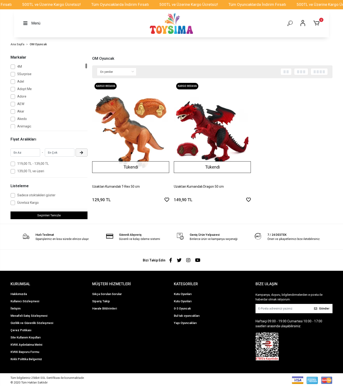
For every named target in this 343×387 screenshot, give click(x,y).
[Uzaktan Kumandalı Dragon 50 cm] (212, 132)
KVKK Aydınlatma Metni (26, 344)
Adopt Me (24, 89)
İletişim (15, 308)
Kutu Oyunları (183, 294)
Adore (21, 96)
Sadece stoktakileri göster (36, 195)
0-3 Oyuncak (182, 308)
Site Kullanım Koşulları (25, 337)
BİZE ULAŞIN (266, 284)
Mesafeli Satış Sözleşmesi (28, 315)
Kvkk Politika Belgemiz (26, 359)
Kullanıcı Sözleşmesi (24, 301)
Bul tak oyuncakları (187, 315)
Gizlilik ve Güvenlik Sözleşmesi (31, 323)
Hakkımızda (18, 294)
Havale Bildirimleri (104, 308)
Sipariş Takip (101, 301)
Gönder (324, 308)
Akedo (22, 119)
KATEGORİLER (186, 284)
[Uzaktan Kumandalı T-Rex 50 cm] (130, 132)
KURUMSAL (20, 284)
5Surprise (24, 74)
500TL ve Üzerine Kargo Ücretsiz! (51, 4)
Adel (20, 81)
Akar (20, 111)
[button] (317, 23)
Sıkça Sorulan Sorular (107, 294)
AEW (20, 104)
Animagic (24, 126)
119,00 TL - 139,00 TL (33, 163)
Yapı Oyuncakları (185, 323)
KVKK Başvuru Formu (24, 352)
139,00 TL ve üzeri (30, 171)
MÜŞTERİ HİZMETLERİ (111, 284)
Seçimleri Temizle (49, 215)
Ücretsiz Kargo (28, 202)
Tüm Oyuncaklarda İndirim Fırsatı (120, 4)
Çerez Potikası (20, 330)
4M (19, 66)
